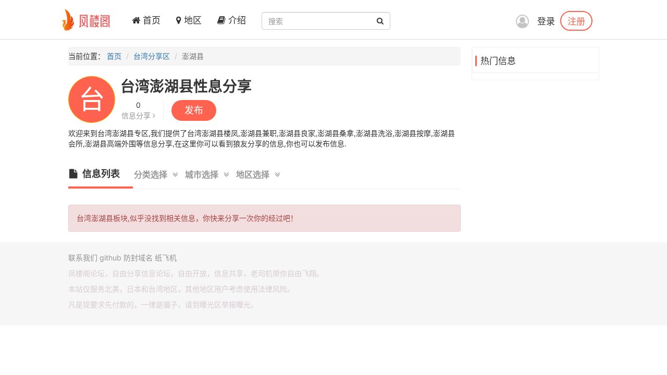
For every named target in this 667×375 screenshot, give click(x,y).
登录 (546, 21)
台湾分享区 (151, 56)
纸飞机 (166, 257)
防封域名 (138, 257)
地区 (191, 20)
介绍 (236, 20)
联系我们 (82, 257)
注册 (576, 21)
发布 (193, 110)
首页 (150, 20)
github (110, 257)
